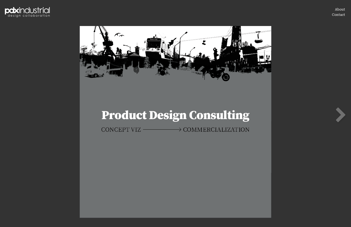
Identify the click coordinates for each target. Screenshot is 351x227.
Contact (338, 15)
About (340, 9)
